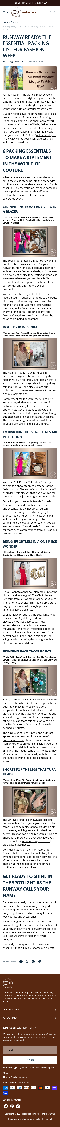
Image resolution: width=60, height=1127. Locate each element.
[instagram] (18, 1106)
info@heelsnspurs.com (17, 1076)
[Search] (8, 12)
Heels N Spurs (29, 1113)
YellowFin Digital (44, 1118)
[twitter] (27, 961)
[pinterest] (33, 961)
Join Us (30, 1060)
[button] (4, 12)
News (13, 22)
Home (5, 22)
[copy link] (39, 961)
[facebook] (21, 961)
